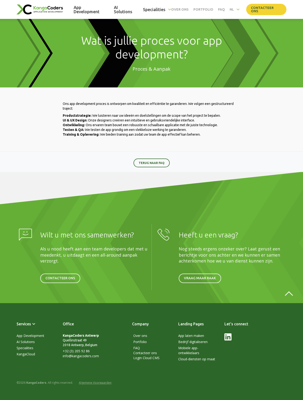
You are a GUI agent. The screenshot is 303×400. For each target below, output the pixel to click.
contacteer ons (60, 278)
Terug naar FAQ (152, 162)
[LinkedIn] (228, 339)
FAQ (136, 348)
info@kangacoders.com (81, 356)
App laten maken (191, 335)
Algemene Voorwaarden (95, 383)
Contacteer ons (262, 9)
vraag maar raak (200, 278)
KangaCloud (26, 354)
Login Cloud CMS (146, 358)
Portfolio (140, 342)
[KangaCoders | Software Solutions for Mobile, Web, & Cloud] (40, 9)
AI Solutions (26, 342)
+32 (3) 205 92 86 (76, 351)
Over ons (140, 335)
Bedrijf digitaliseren (193, 342)
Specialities (25, 348)
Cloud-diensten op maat (196, 359)
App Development (30, 335)
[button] (157, 9)
